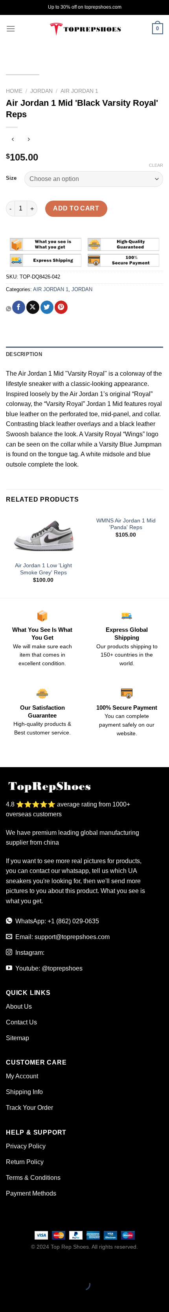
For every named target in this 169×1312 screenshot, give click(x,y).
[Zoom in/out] (31, 1265)
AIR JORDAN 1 (79, 91)
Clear (156, 165)
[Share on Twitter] (46, 307)
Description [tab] (24, 354)
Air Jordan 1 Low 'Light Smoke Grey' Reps (43, 569)
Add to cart (76, 208)
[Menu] (10, 28)
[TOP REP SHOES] (84, 28)
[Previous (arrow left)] (7, 1298)
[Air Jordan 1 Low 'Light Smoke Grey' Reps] (43, 534)
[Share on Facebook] (18, 307)
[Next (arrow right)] (31, 1298)
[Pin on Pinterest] (61, 307)
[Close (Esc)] (7, 1265)
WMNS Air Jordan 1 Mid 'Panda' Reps (126, 524)
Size (11, 178)
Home (14, 91)
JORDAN (41, 91)
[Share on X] (32, 307)
